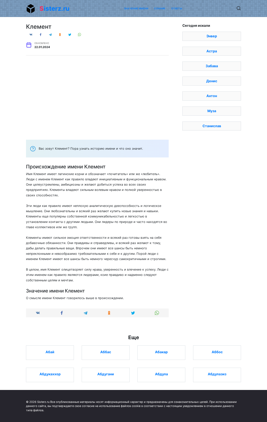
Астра (211, 51)
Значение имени (136, 8)
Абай (50, 352)
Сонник (159, 8)
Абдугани (105, 374)
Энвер (211, 36)
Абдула (161, 374)
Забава (212, 66)
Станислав (211, 126)
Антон (211, 96)
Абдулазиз (217, 374)
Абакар (161, 352)
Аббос (217, 352)
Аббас (105, 352)
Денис (211, 81)
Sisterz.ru (54, 8)
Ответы (176, 8)
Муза (211, 111)
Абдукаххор (50, 374)
